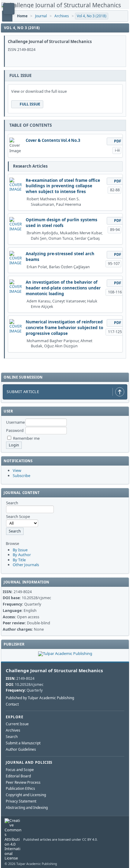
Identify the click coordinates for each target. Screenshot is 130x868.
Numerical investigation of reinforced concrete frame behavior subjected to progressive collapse (64, 327)
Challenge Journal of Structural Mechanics (54, 670)
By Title (19, 560)
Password (15, 430)
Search (12, 736)
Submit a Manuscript (23, 743)
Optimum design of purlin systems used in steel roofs (61, 222)
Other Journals (26, 564)
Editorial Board (18, 776)
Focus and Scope (20, 769)
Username (15, 422)
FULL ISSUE (30, 104)
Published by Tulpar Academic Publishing (40, 698)
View (17, 470)
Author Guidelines (21, 749)
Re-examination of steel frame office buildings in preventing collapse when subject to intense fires (63, 186)
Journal (41, 15)
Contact (12, 704)
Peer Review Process (23, 782)
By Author (22, 554)
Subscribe (21, 475)
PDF (117, 141)
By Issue (20, 550)
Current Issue (17, 723)
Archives (61, 15)
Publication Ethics (20, 788)
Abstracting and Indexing (27, 807)
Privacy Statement (21, 801)
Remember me (26, 438)
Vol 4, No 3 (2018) (91, 15)
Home (22, 15)
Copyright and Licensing (26, 794)
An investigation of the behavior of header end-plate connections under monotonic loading (63, 287)
